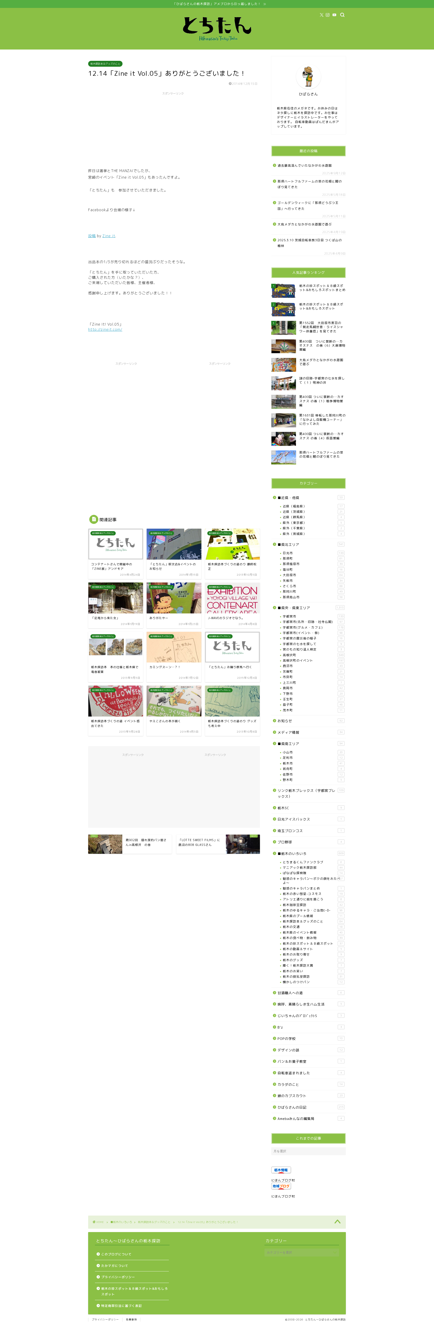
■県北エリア (311, 544)
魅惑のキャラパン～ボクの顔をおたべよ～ (313, 880)
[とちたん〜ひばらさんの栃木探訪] (217, 45)
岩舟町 (312, 769)
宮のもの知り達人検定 (312, 649)
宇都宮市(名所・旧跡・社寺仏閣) (313, 622)
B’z (310, 1027)
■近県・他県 (310, 497)
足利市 (313, 757)
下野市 (313, 693)
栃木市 (313, 763)
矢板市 (313, 580)
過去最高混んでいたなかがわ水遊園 (305, 165)
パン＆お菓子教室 (310, 1061)
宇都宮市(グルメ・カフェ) (313, 627)
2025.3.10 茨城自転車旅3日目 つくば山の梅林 (310, 243)
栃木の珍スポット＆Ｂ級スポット (313, 943)
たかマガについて (114, 1265)
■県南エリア (310, 743)
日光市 (313, 553)
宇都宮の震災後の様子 (313, 638)
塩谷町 (313, 569)
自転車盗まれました (310, 1073)
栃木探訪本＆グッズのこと (105, 64)
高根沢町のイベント (313, 660)
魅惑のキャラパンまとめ (312, 888)
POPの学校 (310, 1038)
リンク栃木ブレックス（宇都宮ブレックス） (311, 793)
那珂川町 (313, 591)
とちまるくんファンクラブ (312, 862)
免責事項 (131, 1319)
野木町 (312, 780)
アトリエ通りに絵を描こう (312, 899)
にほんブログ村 (283, 1180)
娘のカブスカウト (310, 1095)
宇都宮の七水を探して (312, 644)
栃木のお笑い (312, 971)
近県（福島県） (313, 506)
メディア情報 (310, 732)
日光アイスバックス (310, 819)
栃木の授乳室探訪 (313, 976)
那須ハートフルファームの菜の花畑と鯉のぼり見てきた (310, 184)
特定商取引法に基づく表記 (121, 1306)
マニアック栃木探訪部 (313, 867)
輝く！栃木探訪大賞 (312, 965)
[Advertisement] (173, 129)
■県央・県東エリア (311, 608)
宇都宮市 (313, 616)
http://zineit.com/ (105, 329)
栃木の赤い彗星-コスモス (313, 894)
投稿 (92, 235)
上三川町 (312, 682)
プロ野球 (310, 842)
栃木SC (310, 808)
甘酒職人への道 (310, 993)
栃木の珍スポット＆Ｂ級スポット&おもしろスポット (134, 1291)
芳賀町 (313, 671)
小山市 (313, 752)
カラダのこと (310, 1084)
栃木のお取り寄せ (312, 954)
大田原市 (313, 575)
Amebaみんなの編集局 (310, 1118)
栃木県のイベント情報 (313, 932)
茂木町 (313, 710)
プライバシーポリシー (118, 1277)
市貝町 (313, 677)
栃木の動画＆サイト (312, 949)
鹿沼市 (313, 666)
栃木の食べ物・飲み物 (313, 938)
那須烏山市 (313, 597)
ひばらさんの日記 (311, 1107)
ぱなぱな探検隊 (313, 873)
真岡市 (313, 688)
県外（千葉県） (312, 528)
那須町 (313, 558)
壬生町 (313, 699)
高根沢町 (313, 655)
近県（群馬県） (312, 517)
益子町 (313, 704)
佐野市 (313, 774)
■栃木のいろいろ (311, 853)
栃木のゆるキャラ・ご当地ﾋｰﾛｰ (313, 910)
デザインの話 (310, 1050)
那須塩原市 (313, 564)
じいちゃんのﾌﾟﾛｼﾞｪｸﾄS (310, 1015)
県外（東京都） (312, 523)
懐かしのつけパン (313, 982)
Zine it (108, 235)
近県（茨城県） (313, 511)
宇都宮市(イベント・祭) (313, 633)
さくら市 (313, 586)
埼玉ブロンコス (310, 830)
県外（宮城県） (312, 534)
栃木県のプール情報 (313, 916)
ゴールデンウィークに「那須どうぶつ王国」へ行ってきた (308, 206)
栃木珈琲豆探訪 (313, 905)
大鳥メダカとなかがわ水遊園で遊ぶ (305, 224)
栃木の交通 (313, 927)
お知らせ (310, 721)
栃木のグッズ (312, 960)
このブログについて (116, 1254)
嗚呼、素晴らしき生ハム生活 (310, 1004)
